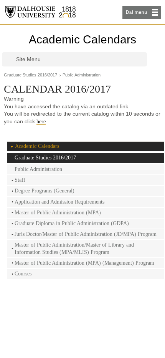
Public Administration (82, 75)
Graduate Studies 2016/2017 (30, 75)
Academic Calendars (82, 39)
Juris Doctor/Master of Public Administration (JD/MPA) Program (86, 234)
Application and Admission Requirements (59, 202)
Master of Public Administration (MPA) (58, 212)
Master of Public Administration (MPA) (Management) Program (84, 263)
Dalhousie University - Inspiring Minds (40, 12)
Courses (23, 274)
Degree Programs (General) (44, 191)
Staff (20, 180)
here (41, 121)
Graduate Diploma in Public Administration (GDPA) (72, 223)
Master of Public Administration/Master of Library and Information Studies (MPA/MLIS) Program (74, 248)
